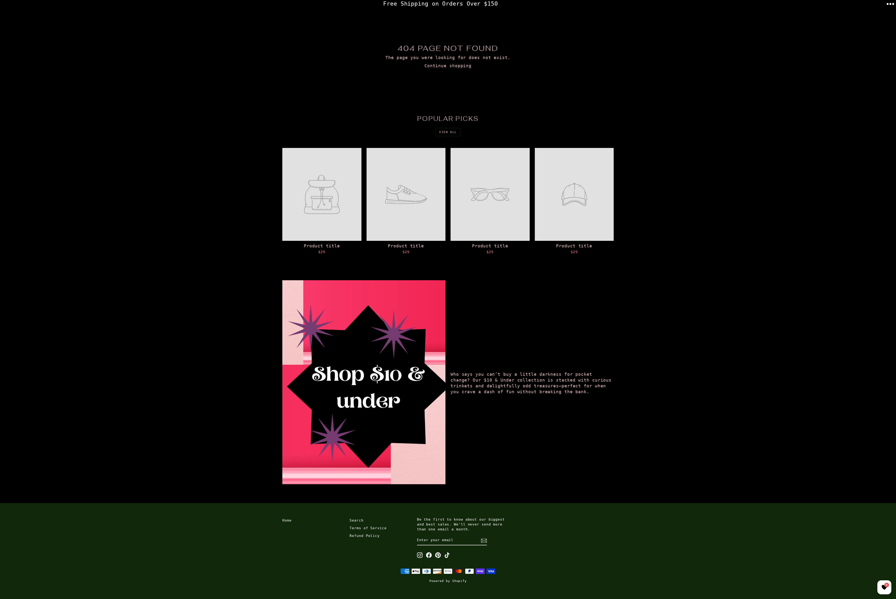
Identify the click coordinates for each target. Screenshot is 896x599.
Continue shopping (448, 65)
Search (356, 520)
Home (287, 520)
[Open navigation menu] (890, 4)
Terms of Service (368, 528)
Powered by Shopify (448, 581)
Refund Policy (365, 536)
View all (448, 132)
